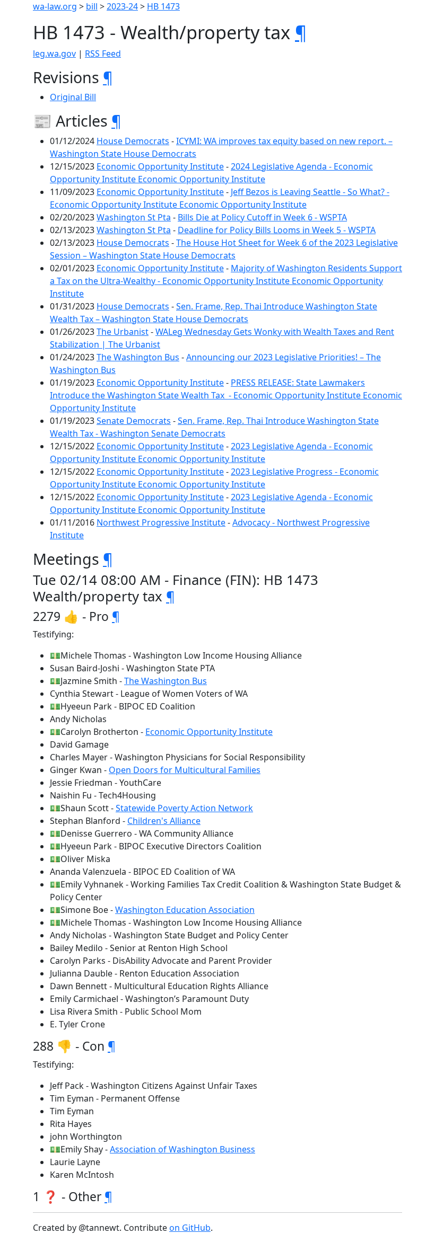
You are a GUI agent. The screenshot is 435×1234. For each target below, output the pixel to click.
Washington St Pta (134, 217)
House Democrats (133, 141)
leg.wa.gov (54, 53)
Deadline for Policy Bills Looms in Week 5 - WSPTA (277, 230)
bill (92, 6)
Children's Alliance (164, 821)
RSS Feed (103, 53)
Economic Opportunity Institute (160, 166)
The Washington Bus (138, 357)
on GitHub (190, 1227)
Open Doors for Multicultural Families (184, 770)
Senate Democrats (134, 421)
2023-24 (122, 6)
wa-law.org (55, 6)
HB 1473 (163, 6)
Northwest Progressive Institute (161, 522)
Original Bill (73, 97)
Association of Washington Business (182, 1149)
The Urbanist (123, 332)
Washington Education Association (185, 910)
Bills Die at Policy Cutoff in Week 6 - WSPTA (262, 217)
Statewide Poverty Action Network (184, 808)
